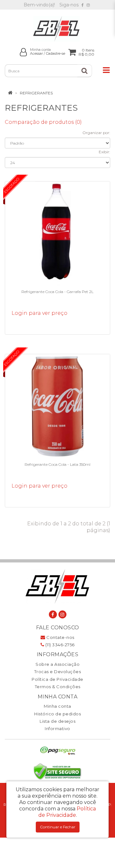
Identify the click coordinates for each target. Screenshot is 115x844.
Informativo (57, 728)
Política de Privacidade (57, 679)
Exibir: (104, 151)
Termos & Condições (57, 686)
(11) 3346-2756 (59, 644)
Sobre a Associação (57, 664)
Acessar (36, 54)
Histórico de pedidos (57, 713)
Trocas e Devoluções (57, 671)
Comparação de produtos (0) (43, 122)
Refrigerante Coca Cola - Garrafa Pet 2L (57, 291)
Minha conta (57, 706)
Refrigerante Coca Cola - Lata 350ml (57, 464)
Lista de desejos (57, 721)
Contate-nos (59, 637)
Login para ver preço (39, 313)
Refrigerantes (36, 93)
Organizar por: (96, 132)
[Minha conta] (23, 52)
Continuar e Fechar (57, 826)
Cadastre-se (55, 54)
